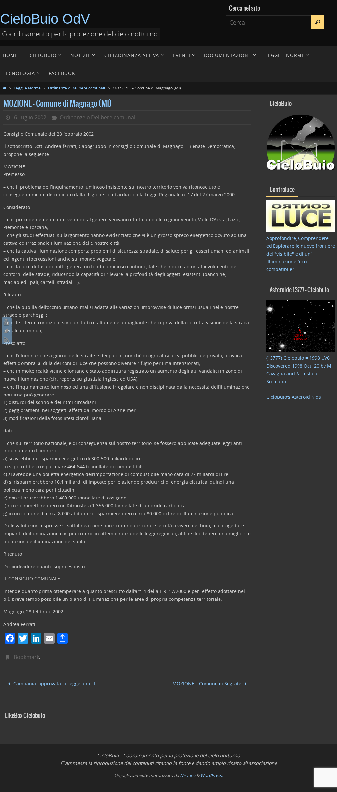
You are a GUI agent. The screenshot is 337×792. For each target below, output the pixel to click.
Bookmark (26, 657)
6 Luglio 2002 (30, 117)
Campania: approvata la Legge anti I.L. (55, 683)
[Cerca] (317, 22)
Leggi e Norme (27, 87)
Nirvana (187, 774)
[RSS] (7, 339)
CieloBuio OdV (45, 19)
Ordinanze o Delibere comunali (76, 87)
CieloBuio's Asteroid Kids (293, 397)
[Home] (4, 87)
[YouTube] (7, 322)
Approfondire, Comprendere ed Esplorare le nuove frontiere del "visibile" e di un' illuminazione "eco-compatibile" (300, 253)
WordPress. (211, 774)
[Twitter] (7, 331)
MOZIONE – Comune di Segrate (207, 683)
